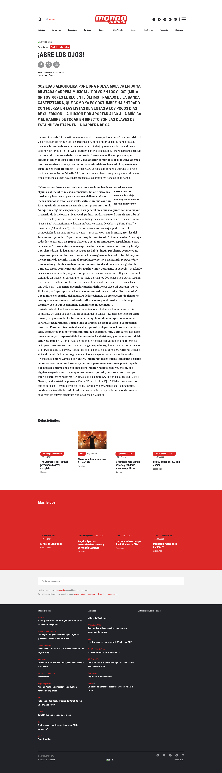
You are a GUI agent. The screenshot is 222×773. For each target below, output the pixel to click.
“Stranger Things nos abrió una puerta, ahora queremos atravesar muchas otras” (58, 636)
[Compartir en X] (48, 64)
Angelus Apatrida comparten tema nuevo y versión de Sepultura (91, 544)
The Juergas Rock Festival (52, 454)
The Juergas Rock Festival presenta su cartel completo (54, 465)
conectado (61, 590)
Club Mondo (118, 30)
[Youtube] (183, 755)
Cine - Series (45, 547)
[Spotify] (176, 755)
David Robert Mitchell (50, 536)
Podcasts (164, 30)
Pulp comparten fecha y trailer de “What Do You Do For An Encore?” (60, 703)
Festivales (148, 30)
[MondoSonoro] (111, 19)
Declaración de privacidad (46, 760)
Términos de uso (178, 760)
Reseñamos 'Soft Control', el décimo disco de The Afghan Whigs (61, 650)
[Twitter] (157, 755)
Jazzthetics (43, 676)
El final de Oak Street (51, 543)
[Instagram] (170, 755)
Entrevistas (56, 30)
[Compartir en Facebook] (41, 64)
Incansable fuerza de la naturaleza (103, 652)
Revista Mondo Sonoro (163, 454)
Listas (101, 30)
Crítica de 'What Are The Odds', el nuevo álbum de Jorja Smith (61, 664)
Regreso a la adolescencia (100, 676)
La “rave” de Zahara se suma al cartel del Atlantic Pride (110, 688)
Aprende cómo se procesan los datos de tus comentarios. (96, 594)
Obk (118, 536)
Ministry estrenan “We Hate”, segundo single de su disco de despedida (60, 622)
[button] (51, 19)
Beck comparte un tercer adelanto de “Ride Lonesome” (58, 727)
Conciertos (157, 551)
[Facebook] (164, 755)
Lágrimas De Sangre (124, 454)
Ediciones (179, 30)
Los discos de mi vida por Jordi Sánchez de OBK (128, 543)
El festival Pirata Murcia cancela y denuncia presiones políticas (127, 465)
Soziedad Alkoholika (60, 47)
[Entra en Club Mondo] (108, 760)
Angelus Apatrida (86, 536)
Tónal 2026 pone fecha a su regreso (54, 715)
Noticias (41, 30)
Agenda (134, 30)
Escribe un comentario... (52, 581)
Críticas (87, 30)
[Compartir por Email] (56, 64)
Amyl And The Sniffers (163, 536)
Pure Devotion (44, 739)
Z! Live (81, 454)
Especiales (72, 30)
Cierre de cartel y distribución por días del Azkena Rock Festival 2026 (111, 664)
